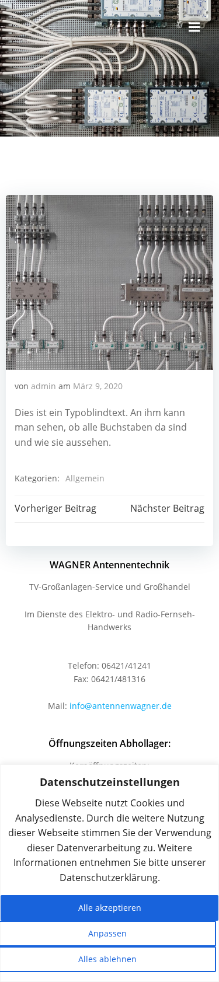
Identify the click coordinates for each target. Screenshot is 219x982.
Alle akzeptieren (109, 907)
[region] (109, 873)
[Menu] (194, 27)
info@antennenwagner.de (120, 705)
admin (43, 386)
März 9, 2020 (98, 386)
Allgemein (85, 478)
